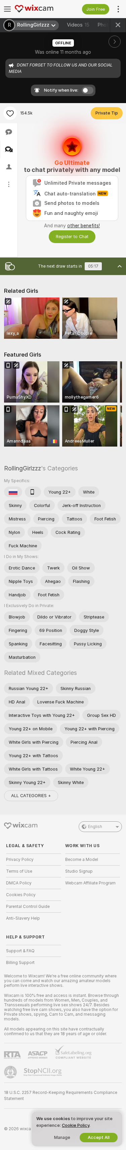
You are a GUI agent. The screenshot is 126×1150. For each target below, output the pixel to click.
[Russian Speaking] (13, 492)
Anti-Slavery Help (23, 918)
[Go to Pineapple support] (11, 1072)
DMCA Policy (19, 883)
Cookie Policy (75, 1125)
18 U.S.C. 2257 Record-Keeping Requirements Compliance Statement (60, 1095)
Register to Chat (72, 236)
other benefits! (83, 225)
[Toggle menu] (7, 9)
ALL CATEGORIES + (31, 795)
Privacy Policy (20, 859)
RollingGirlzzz (22, 468)
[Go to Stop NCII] (43, 1072)
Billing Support (20, 962)
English (95, 826)
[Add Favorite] (10, 113)
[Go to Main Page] (39, 9)
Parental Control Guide (28, 906)
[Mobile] (33, 492)
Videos (78, 25)
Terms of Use (19, 871)
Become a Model (81, 859)
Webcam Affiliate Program (90, 883)
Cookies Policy (21, 894)
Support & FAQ (20, 951)
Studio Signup (79, 871)
